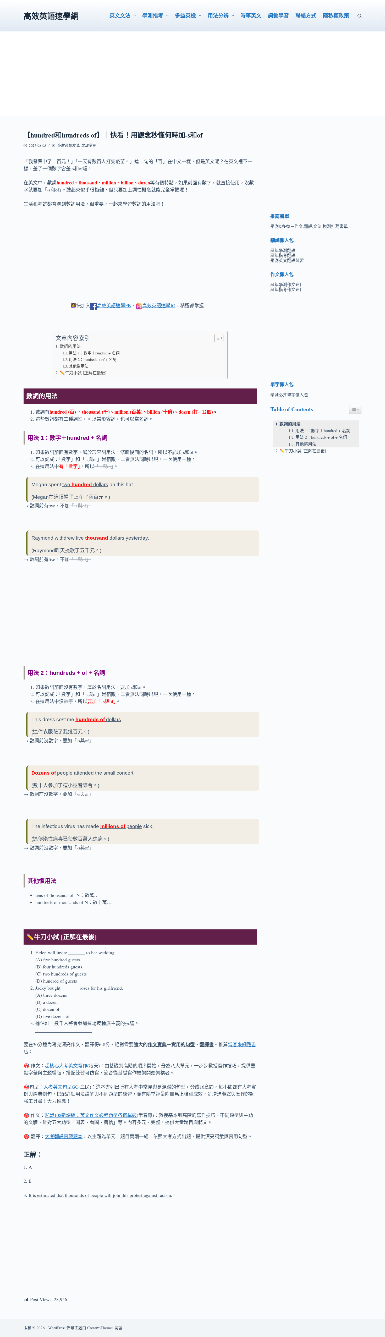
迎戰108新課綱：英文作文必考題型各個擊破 (91, 1115)
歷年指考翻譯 (282, 255)
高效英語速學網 (51, 15)
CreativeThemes (100, 1327)
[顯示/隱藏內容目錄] (216, 338)
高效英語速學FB (114, 305)
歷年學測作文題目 (287, 284)
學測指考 (152, 15)
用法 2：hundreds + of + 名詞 (93, 359)
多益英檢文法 (68, 145)
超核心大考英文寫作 (66, 1065)
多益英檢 (185, 15)
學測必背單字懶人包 (289, 394)
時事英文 (250, 15)
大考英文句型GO (61, 1087)
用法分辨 (218, 15)
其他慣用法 (79, 366)
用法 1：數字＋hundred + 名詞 (94, 352)
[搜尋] (359, 16)
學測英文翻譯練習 (287, 260)
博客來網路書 (242, 1044)
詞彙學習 (278, 15)
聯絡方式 (305, 15)
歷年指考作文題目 (287, 289)
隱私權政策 (336, 15)
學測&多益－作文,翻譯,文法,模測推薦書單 (309, 226)
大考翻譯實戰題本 (63, 1136)
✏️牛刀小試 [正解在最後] (83, 373)
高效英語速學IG (158, 305)
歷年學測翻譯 (282, 250)
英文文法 (119, 15)
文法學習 (88, 145)
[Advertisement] (192, 79)
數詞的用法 (70, 346)
